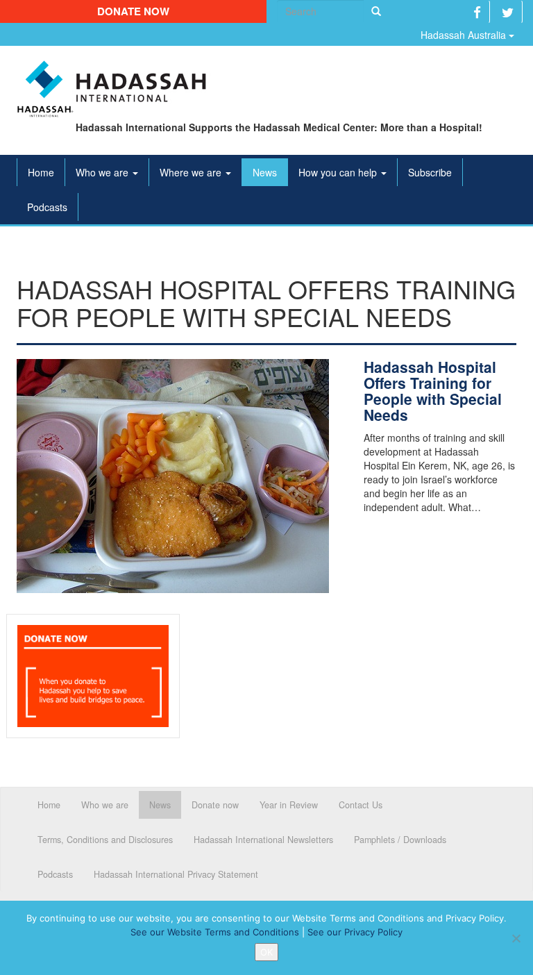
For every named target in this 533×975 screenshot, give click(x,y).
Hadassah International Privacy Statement (176, 874)
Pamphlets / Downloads (400, 839)
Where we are (192, 172)
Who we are (103, 172)
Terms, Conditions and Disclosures (105, 839)
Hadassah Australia (465, 35)
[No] (516, 938)
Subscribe (430, 172)
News (265, 172)
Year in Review (289, 805)
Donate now (133, 11)
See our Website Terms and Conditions (214, 932)
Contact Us (360, 805)
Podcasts (47, 207)
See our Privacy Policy (355, 932)
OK (266, 952)
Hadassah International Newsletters (263, 839)
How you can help (339, 172)
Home (41, 172)
